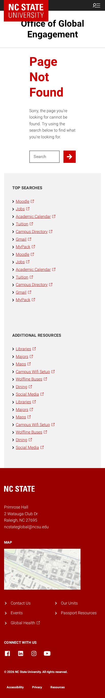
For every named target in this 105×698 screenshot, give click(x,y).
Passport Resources (79, 612)
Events (17, 612)
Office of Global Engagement (52, 29)
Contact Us (21, 603)
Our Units (69, 603)
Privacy (37, 687)
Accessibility (15, 687)
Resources (57, 687)
